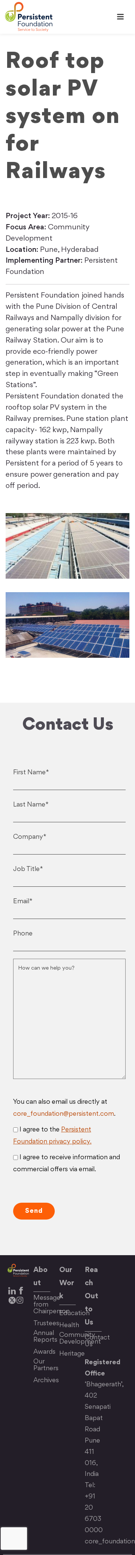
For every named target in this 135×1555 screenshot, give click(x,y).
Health (69, 1325)
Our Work (66, 1283)
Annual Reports (45, 1336)
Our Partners (45, 1365)
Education (74, 1313)
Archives (46, 1380)
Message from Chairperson (51, 1305)
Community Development (80, 1338)
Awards (44, 1352)
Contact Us (97, 1341)
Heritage (72, 1354)
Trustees (46, 1323)
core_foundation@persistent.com (63, 1114)
